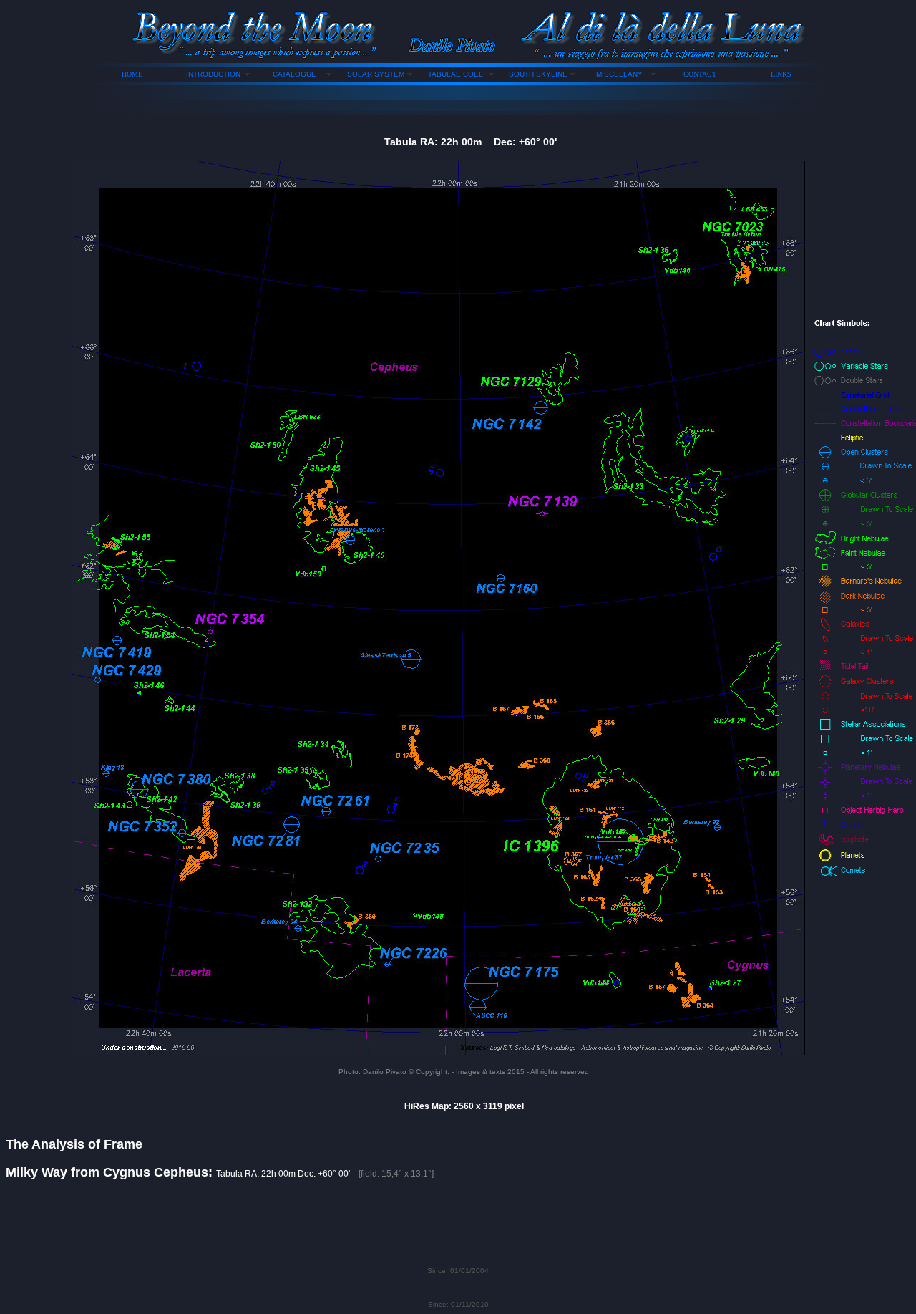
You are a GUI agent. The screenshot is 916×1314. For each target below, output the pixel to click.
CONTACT (699, 74)
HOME (132, 74)
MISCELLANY (619, 74)
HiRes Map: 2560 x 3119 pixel (464, 1106)
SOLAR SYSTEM (375, 74)
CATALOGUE (294, 74)
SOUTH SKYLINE (538, 74)
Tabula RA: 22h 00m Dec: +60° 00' (470, 142)
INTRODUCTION (213, 74)
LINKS (781, 74)
